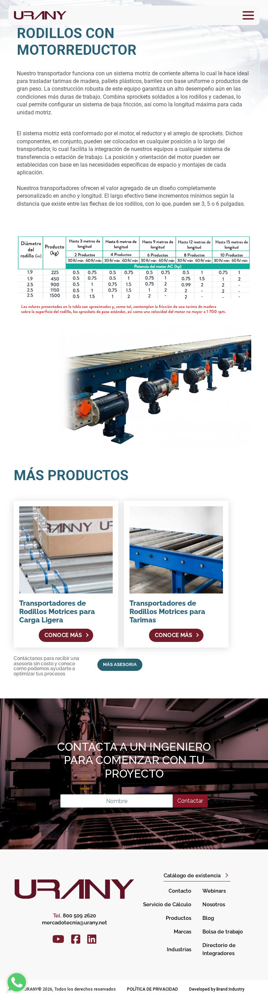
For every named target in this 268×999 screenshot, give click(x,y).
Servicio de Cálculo (167, 904)
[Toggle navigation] (248, 15)
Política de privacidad (152, 989)
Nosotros (213, 904)
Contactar (190, 800)
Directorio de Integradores (219, 949)
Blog (208, 918)
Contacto (180, 891)
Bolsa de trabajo (222, 932)
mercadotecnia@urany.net (74, 922)
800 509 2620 (74, 916)
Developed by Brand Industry (216, 989)
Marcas (182, 932)
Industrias (179, 949)
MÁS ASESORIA (120, 664)
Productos (178, 918)
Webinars (214, 891)
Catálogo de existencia (192, 875)
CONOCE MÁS (63, 635)
